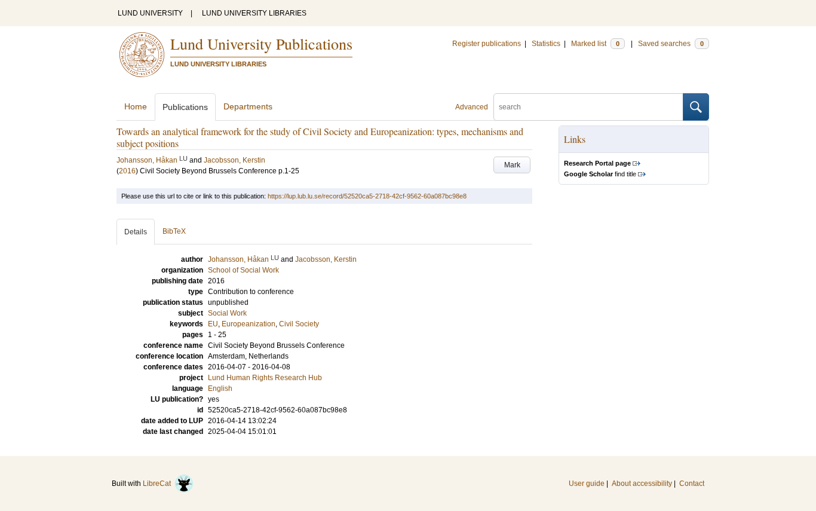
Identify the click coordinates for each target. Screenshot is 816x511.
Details (135, 232)
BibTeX (174, 231)
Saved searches (671, 43)
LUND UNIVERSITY (150, 13)
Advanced (471, 107)
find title (600, 174)
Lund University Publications (261, 43)
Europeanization (248, 324)
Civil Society (299, 324)
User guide (587, 483)
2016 (127, 171)
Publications (185, 107)
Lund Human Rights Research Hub (265, 378)
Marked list (595, 43)
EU (213, 324)
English (220, 388)
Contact (691, 483)
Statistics (546, 43)
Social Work (227, 313)
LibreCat (158, 483)
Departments (247, 106)
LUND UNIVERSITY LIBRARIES (254, 13)
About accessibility (642, 483)
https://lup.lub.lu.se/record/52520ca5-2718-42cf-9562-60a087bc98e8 (367, 196)
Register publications (486, 43)
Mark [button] (512, 165)
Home (135, 106)
